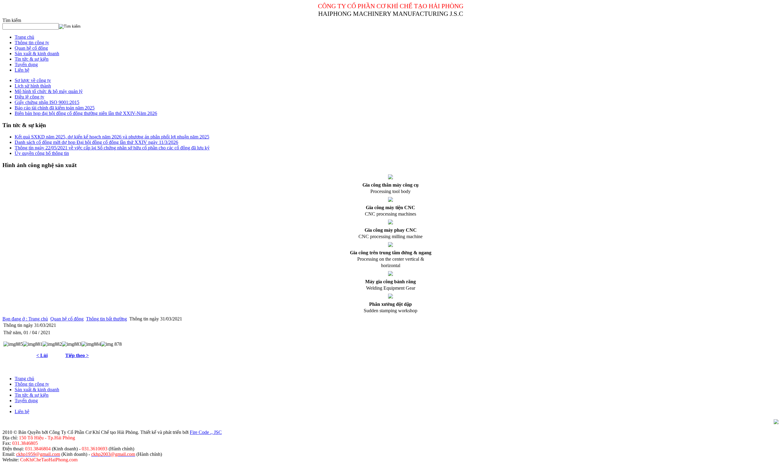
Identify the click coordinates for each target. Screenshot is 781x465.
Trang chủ (38, 318)
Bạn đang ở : (15, 318)
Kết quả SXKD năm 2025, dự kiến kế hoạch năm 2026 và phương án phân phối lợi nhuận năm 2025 (112, 136)
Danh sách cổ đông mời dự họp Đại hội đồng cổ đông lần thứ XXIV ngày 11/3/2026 (96, 142)
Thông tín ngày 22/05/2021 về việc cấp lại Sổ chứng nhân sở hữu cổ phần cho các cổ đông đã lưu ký (112, 147)
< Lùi (42, 355)
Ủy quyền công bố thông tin (42, 153)
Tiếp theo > (77, 355)
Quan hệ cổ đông (67, 318)
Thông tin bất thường (106, 318)
